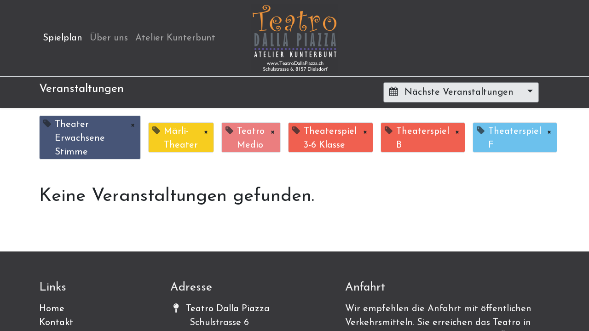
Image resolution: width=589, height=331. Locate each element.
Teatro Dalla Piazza (228, 309)
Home (51, 309)
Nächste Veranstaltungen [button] (459, 92)
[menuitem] (62, 38)
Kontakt (56, 322)
